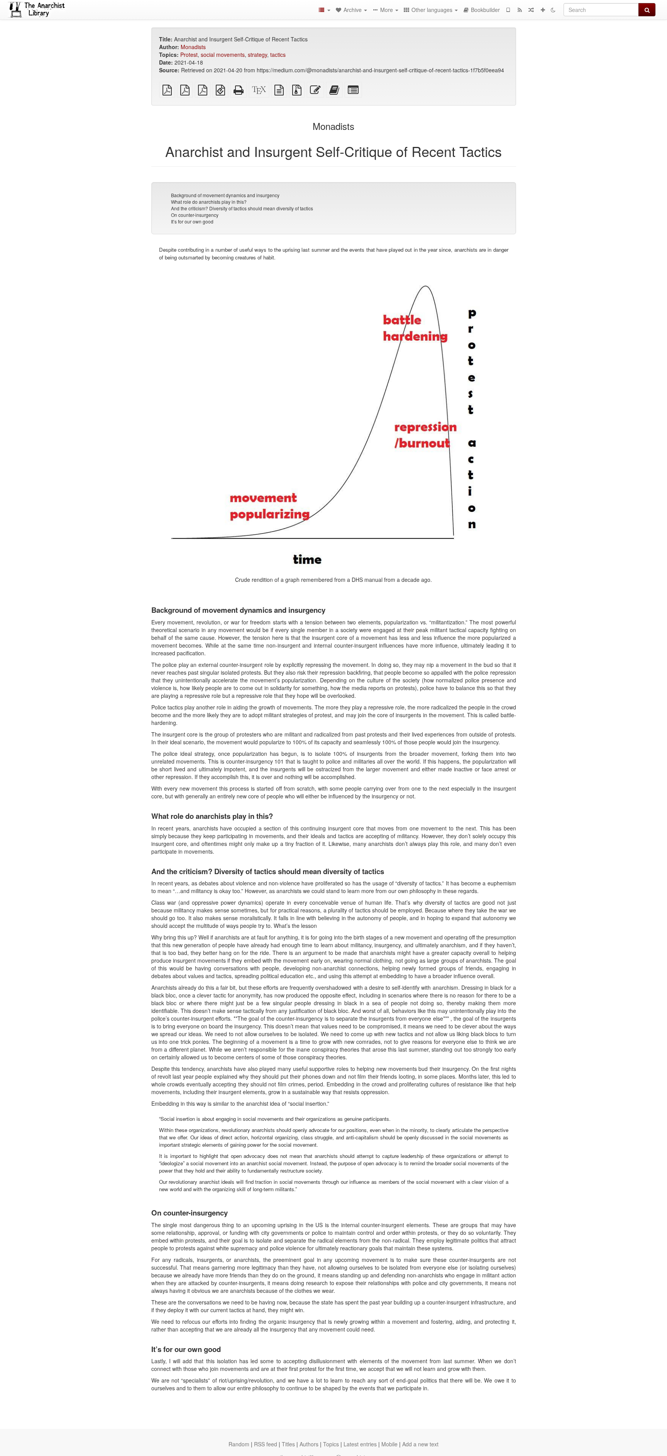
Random (239, 1444)
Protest (189, 54)
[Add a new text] (542, 9)
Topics (331, 1444)
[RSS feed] (519, 9)
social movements (223, 54)
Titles (288, 1444)
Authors (309, 1444)
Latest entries (360, 1444)
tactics (278, 54)
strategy (257, 54)
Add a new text (420, 1444)
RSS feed (265, 1444)
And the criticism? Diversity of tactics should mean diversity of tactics (242, 208)
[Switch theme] (553, 9)
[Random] (531, 9)
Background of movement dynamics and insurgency (225, 195)
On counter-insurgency (194, 214)
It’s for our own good (192, 221)
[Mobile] (508, 9)
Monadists (193, 47)
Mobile (389, 1444)
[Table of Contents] (324, 9)
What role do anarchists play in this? (209, 201)
